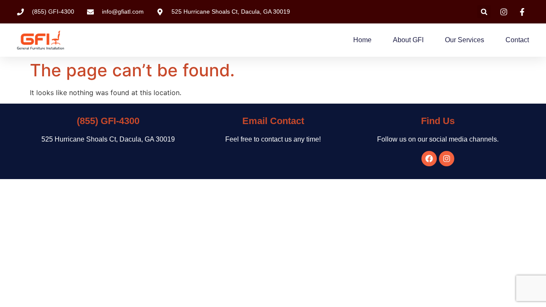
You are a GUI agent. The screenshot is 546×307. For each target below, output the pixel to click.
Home (362, 39)
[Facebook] (429, 158)
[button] (484, 11)
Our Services (464, 39)
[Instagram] (446, 158)
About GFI (408, 39)
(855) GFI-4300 (108, 121)
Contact (517, 39)
